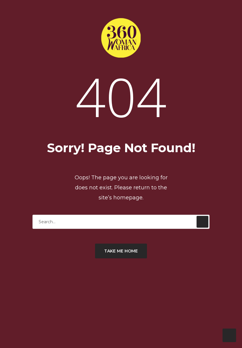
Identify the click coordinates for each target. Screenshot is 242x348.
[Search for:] (121, 221)
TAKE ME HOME (121, 251)
